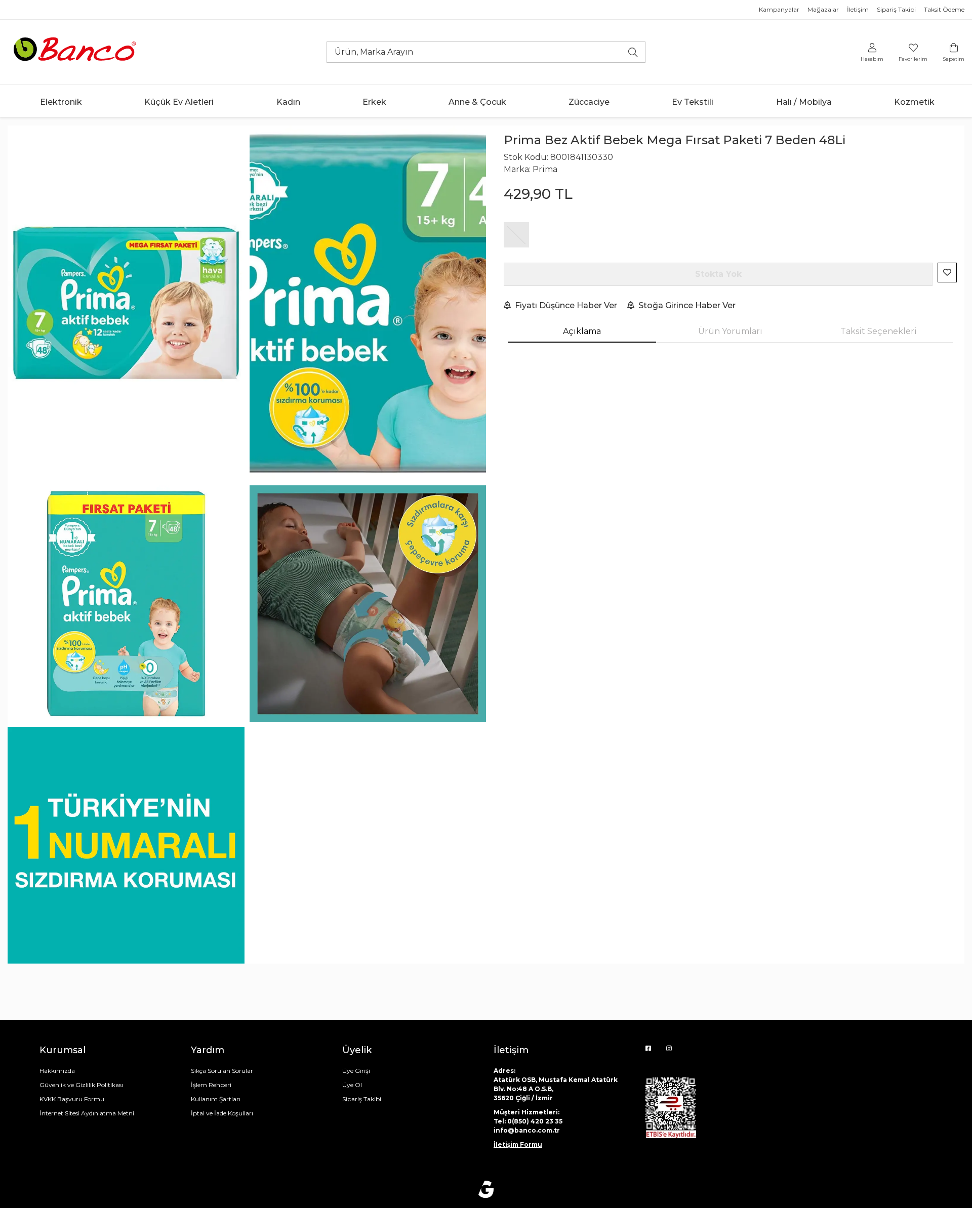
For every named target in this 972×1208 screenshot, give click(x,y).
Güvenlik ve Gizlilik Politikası (81, 1085)
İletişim (858, 9)
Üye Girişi (356, 1070)
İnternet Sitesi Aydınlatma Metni (86, 1113)
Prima (545, 169)
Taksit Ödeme (944, 9)
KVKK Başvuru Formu (71, 1099)
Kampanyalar (779, 9)
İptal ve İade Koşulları (222, 1113)
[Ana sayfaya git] (76, 51)
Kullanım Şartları (215, 1099)
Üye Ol (352, 1085)
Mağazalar (823, 9)
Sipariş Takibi (896, 9)
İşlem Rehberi (211, 1085)
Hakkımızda (57, 1070)
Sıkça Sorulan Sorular (222, 1070)
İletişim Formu (518, 1144)
